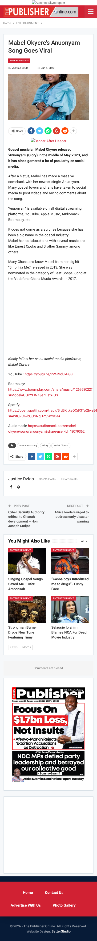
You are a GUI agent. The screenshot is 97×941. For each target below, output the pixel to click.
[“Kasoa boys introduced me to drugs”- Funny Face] (70, 561)
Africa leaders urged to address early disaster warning (72, 516)
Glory (45, 445)
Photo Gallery (64, 905)
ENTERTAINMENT (19, 60)
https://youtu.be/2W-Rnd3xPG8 (49, 374)
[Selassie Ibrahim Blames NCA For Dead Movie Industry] (70, 609)
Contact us (54, 892)
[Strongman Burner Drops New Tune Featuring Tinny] (27, 609)
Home (28, 892)
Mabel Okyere (61, 445)
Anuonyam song (28, 445)
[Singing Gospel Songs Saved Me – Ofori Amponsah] (27, 561)
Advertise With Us (26, 905)
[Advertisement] (48, 319)
